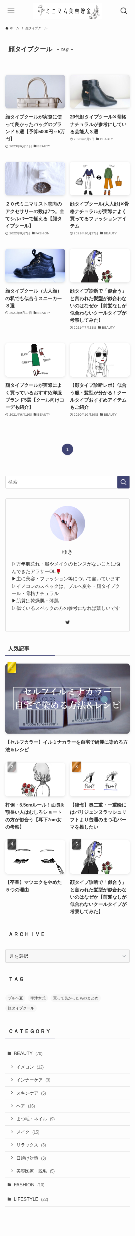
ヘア (25, 1105)
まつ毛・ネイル (35, 1118)
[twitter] (67, 622)
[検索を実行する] (123, 482)
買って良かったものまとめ (75, 998)
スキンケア (31, 1093)
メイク (27, 1132)
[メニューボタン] (11, 11)
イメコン (30, 1066)
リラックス (31, 1144)
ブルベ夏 (15, 998)
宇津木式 (38, 998)
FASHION (29, 1184)
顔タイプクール (21, 1008)
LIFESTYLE (31, 1199)
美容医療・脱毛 (35, 1170)
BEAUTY (28, 1053)
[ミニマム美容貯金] (67, 11)
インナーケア (33, 1079)
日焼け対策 (31, 1158)
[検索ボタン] (124, 11)
